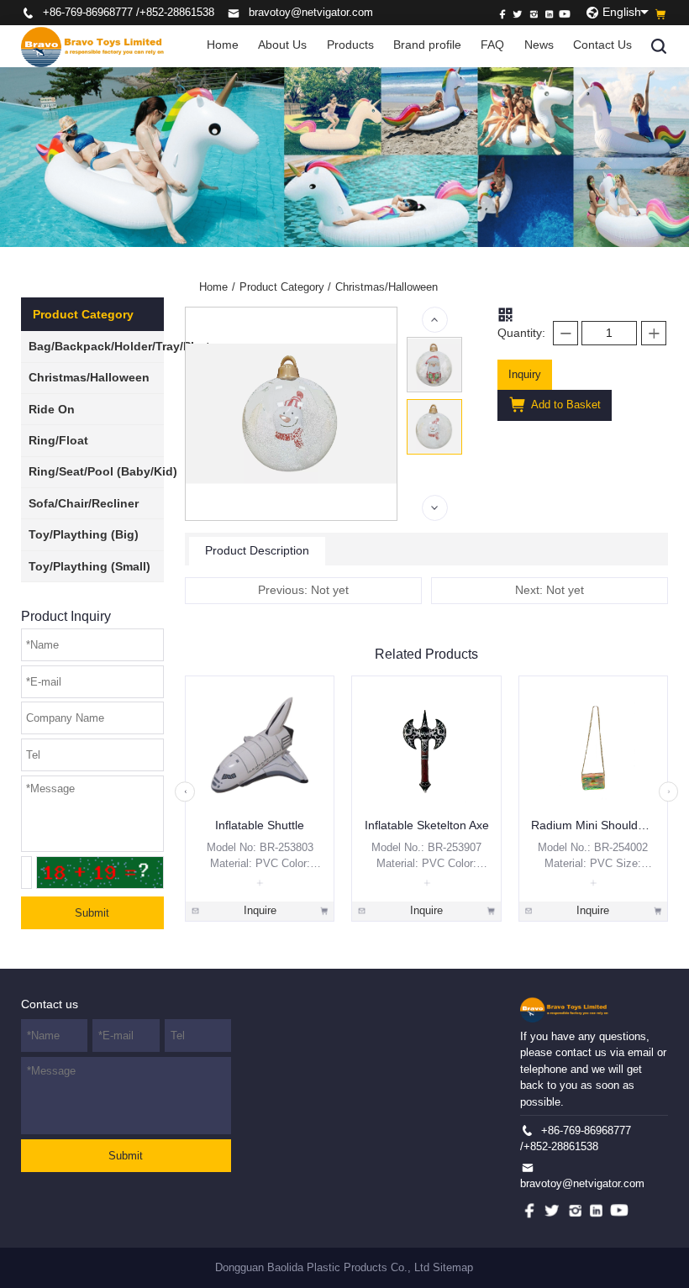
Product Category (285, 287)
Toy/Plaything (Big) (84, 534)
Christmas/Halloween (89, 377)
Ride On (52, 409)
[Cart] (660, 14)
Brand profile (427, 45)
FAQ (492, 45)
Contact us (49, 1004)
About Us (282, 45)
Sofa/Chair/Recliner (84, 503)
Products (350, 45)
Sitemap (453, 1267)
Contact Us (602, 45)
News (539, 45)
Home (223, 45)
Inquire (260, 910)
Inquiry (524, 374)
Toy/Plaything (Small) (89, 566)
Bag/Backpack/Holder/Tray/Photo (123, 346)
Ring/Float (58, 440)
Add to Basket (565, 404)
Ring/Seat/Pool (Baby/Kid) (103, 471)
